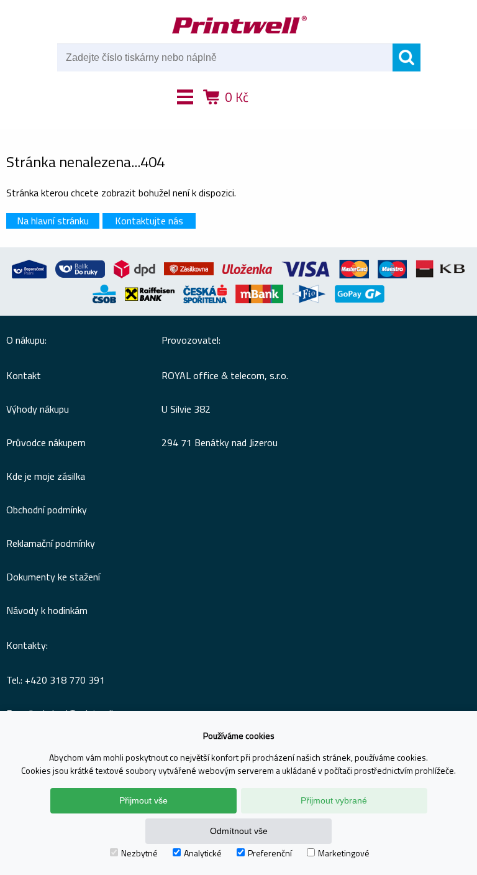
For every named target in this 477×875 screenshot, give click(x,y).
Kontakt (23, 375)
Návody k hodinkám (47, 610)
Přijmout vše (143, 800)
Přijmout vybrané (334, 800)
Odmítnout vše (239, 831)
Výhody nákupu (37, 408)
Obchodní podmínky (46, 509)
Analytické (203, 852)
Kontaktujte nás (149, 220)
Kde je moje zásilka (45, 476)
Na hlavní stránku (53, 220)
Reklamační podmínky (50, 543)
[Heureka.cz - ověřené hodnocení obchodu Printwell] (283, 115)
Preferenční (270, 852)
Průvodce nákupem (46, 442)
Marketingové (344, 852)
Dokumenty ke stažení (53, 576)
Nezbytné (139, 852)
